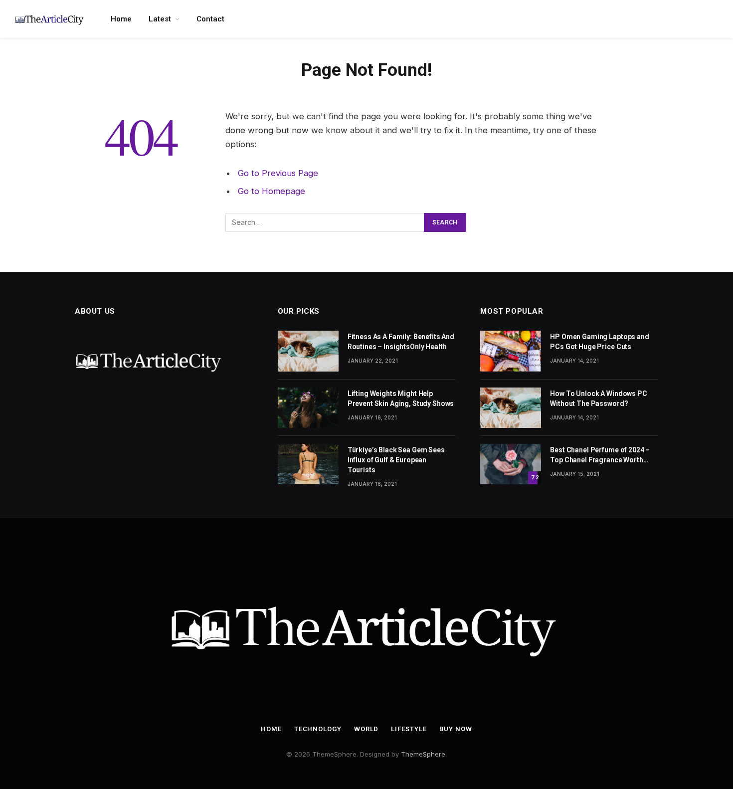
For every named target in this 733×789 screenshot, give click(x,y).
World (366, 729)
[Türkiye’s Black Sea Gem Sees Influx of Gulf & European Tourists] (308, 464)
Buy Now (455, 729)
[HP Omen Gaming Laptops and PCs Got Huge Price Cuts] (510, 351)
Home (121, 18)
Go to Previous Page (278, 173)
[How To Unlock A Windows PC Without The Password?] (510, 408)
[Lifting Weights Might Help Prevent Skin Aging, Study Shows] (308, 408)
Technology (318, 729)
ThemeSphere (423, 754)
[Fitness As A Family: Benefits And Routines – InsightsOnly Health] (308, 351)
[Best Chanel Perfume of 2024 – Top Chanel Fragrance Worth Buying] (510, 464)
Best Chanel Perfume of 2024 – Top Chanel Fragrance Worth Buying (600, 455)
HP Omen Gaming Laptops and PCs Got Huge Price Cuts (599, 342)
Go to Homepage (271, 191)
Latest (160, 18)
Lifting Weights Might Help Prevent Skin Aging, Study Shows (401, 398)
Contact (210, 18)
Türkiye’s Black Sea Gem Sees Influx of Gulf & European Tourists (396, 460)
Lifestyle (408, 729)
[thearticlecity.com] (50, 19)
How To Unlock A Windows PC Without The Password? (598, 398)
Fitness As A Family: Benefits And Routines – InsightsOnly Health (401, 342)
